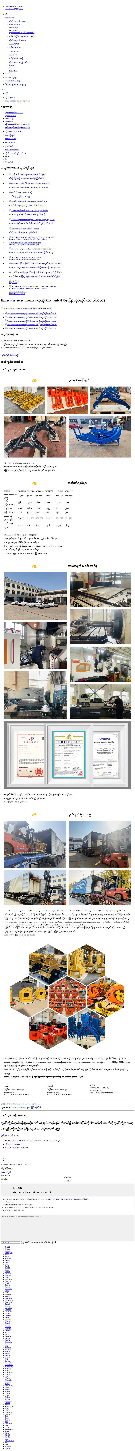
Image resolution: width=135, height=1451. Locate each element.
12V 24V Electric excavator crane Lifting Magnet (22, 1104)
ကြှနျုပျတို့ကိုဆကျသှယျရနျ (15, 84)
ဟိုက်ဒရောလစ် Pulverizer (18, 21)
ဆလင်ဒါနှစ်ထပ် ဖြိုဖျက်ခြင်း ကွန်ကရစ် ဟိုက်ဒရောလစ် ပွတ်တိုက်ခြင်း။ (34, 276)
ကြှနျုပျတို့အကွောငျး (12, 81)
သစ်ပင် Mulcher (15, 47)
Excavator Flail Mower (17, 294)
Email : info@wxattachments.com (16, 1147)
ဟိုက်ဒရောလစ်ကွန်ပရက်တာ (19, 62)
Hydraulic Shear (14, 24)
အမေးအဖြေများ (11, 77)
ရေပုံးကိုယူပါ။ (14, 44)
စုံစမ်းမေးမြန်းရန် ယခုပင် (10, 1135)
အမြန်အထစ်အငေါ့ (16, 58)
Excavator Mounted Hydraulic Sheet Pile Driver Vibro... (28, 239)
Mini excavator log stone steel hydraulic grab (24, 244)
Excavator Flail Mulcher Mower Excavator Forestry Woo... (29, 288)
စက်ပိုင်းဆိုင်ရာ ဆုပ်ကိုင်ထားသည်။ (21, 36)
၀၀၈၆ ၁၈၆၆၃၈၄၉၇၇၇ (14, 9)
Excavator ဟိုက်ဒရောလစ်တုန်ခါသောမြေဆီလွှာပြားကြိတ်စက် (31, 223)
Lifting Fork (13, 71)
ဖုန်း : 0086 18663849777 (13, 1144)
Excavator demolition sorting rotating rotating (24, 259)
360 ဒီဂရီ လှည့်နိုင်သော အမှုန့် (19, 196)
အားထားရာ (13, 27)
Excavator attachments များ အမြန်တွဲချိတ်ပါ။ (26, 1107)
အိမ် (6, 14)
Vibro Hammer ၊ (14, 51)
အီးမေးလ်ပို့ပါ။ (6, 1172)
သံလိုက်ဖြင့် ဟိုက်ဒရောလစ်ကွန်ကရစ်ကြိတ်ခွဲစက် (26, 178)
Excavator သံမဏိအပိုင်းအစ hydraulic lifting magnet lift (28, 187)
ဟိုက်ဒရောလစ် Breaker (17, 40)
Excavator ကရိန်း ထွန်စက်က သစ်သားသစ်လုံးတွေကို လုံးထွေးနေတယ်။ (34, 267)
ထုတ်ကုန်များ (10, 18)
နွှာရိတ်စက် (13, 55)
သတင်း (8, 73)
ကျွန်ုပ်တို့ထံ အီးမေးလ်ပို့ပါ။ (10, 355)
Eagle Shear (13, 283)
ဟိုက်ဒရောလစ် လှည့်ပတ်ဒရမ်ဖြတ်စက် (23, 232)
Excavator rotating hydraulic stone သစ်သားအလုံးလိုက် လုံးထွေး (31, 252)
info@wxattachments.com (14, 6)
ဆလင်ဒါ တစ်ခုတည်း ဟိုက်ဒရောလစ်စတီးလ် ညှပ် (27, 205)
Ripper (11, 65)
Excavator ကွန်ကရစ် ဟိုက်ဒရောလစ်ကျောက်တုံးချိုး (27, 214)
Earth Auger (13, 30)
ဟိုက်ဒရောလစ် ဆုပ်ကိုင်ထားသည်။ (21, 33)
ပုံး (10, 68)
